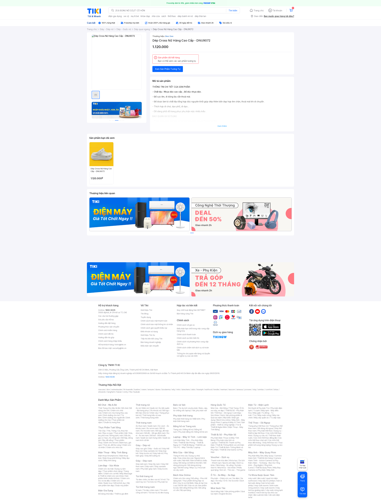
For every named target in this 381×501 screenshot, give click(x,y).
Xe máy (219, 481)
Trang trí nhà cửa (180, 456)
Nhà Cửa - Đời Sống (183, 452)
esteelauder (116, 389)
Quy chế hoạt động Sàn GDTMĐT (191, 310)
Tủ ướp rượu (275, 418)
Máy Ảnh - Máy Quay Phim (262, 452)
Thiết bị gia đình (121, 494)
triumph (200, 389)
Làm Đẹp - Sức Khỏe (108, 465)
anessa (239, 389)
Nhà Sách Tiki (218, 488)
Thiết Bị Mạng (188, 445)
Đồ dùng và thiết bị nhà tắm (190, 463)
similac (261, 389)
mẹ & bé (135, 16)
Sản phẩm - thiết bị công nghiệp (228, 423)
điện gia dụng (115, 16)
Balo (175, 408)
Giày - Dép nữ (143, 445)
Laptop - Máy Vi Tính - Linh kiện (190, 437)
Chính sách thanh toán (186, 334)
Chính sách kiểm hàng (107, 330)
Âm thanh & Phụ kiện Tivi (258, 408)
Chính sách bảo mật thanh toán (154, 321)
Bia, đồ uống (108, 440)
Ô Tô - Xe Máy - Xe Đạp (223, 475)
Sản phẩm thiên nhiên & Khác (113, 477)
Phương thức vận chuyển (108, 327)
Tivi (254, 415)
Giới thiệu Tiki (146, 310)
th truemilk (128, 389)
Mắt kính (196, 419)
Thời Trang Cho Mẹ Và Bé (109, 408)
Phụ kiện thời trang (183, 415)
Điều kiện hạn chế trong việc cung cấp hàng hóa (193, 329)
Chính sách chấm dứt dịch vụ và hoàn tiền (193, 348)
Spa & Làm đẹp (228, 463)
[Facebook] (251, 311)
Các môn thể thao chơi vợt (265, 439)
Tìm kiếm (233, 10)
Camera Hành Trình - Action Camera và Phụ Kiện (264, 460)
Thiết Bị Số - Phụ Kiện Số (223, 434)
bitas (276, 389)
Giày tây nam (154, 464)
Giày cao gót (141, 448)
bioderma (166, 389)
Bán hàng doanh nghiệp (151, 342)
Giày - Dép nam (144, 460)
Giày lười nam (141, 464)
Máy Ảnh (270, 470)
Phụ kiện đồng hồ (185, 432)
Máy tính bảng (110, 460)
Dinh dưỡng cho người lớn (114, 418)
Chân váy (154, 413)
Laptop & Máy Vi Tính (231, 422)
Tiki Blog (144, 314)
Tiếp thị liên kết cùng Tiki (151, 339)
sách (163, 16)
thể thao (172, 16)
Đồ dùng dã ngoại (265, 428)
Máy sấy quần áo (261, 418)
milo (178, 389)
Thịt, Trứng (111, 431)
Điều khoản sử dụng (149, 331)
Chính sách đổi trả (105, 334)
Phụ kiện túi (163, 482)
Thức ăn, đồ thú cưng (112, 445)
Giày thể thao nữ (270, 442)
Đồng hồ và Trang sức (184, 426)
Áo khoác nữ (155, 410)
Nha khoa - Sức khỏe (227, 467)
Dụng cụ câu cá (260, 435)
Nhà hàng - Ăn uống (224, 465)
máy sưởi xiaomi (268, 488)
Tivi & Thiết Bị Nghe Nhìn (226, 426)
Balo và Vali (179, 405)
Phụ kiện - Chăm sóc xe (221, 478)
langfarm (111, 392)
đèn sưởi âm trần (260, 495)
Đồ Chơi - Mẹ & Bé (107, 405)
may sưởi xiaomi (261, 485)
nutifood (208, 389)
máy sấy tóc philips (266, 481)
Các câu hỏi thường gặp (108, 316)
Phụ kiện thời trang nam (189, 420)
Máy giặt (256, 413)
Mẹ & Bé (227, 418)
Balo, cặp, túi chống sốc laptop (190, 409)
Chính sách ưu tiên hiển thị (188, 338)
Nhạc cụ (193, 467)
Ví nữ (163, 479)
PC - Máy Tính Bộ (185, 447)
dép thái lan (200, 16)
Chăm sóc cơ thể (111, 473)
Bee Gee (169, 36)
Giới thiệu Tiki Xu (148, 335)
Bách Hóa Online (182, 475)
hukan (119, 392)
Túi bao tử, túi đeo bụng (158, 492)
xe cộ (126, 16)
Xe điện (236, 478)
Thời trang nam (144, 422)
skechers (186, 389)
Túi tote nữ (151, 482)
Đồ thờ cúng (183, 467)
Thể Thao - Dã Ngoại (259, 422)
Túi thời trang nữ (144, 476)
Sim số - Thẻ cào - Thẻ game (232, 470)
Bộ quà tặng (186, 490)
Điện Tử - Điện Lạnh (258, 405)
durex (157, 389)
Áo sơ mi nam (152, 428)
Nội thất (185, 460)
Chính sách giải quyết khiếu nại (154, 328)
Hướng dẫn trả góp (106, 337)
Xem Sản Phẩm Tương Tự (167, 69)
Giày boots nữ (146, 453)
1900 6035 (110, 377)
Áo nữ (138, 408)
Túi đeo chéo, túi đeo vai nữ (148, 479)
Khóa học (233, 460)
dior (108, 389)
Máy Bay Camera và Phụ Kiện (264, 468)
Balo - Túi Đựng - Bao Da (264, 463)
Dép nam (149, 466)
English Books (225, 494)
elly (173, 389)
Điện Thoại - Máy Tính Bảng (112, 452)
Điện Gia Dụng (105, 490)
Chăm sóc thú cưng (181, 478)
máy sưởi (252, 478)
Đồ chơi (125, 408)
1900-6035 (110, 310)
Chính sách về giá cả (186, 325)
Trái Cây (101, 431)
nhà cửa (156, 16)
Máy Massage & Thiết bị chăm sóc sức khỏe (115, 474)
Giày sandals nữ (150, 451)
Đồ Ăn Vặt (182, 485)
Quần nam (152, 426)
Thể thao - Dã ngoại (223, 413)
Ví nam (139, 490)
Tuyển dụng (146, 317)
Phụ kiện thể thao (265, 431)
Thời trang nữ (143, 405)
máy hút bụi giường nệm (264, 489)
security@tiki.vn (119, 348)
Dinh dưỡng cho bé (111, 415)
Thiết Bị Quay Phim (263, 467)
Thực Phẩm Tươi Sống (109, 427)
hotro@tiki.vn (120, 344)
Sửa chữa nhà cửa (185, 458)
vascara (101, 389)
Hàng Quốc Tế (218, 405)
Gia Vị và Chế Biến (186, 483)
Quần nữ (153, 408)
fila (130, 392)
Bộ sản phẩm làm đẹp (114, 484)
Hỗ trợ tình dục (120, 483)
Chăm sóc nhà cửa (114, 447)
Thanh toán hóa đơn (219, 460)
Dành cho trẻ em (111, 442)
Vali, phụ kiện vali (199, 410)
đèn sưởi (261, 478)
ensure (151, 389)
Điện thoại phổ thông (112, 458)
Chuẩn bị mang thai (112, 422)
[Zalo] (263, 311)
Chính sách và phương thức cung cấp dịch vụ (193, 342)
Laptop (197, 447)
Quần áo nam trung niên (151, 438)
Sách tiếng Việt (217, 491)
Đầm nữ (145, 408)
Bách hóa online (224, 420)
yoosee (247, 389)
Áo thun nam (141, 426)
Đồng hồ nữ (188, 429)
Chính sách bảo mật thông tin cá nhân (157, 324)
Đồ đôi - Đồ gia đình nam (155, 433)
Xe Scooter (234, 481)
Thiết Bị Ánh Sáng (265, 458)
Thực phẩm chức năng (112, 471)
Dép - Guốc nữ (154, 448)
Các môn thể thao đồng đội (265, 438)
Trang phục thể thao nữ (258, 426)
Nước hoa (108, 483)
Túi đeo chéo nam (151, 490)
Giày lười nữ (158, 453)
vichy (125, 392)
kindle (216, 389)
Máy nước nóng (264, 415)
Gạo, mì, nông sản (112, 438)
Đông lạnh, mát (116, 435)
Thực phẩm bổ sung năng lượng (265, 443)
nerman (224, 389)
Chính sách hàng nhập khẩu (110, 341)
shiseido (102, 392)
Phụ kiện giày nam (149, 469)
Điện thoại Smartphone (108, 456)
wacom (232, 389)
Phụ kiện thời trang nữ (182, 419)
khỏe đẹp (145, 16)
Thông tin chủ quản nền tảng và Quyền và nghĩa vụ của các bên (193, 354)
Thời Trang (233, 408)
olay (254, 389)
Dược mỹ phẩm (121, 485)
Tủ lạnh (256, 410)
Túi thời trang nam (145, 487)
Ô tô (225, 481)
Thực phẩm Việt (120, 433)
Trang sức (177, 429)
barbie (137, 389)
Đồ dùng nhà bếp (105, 494)
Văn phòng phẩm (232, 491)
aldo (193, 389)
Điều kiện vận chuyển (150, 346)
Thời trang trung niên (150, 418)
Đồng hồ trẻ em (201, 432)
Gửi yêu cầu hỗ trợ (106, 319)
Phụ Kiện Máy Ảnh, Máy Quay (260, 456)
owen (143, 389)
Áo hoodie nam (147, 431)
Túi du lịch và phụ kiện (188, 408)
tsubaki (136, 392)
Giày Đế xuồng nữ (152, 456)
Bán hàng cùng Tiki (185, 314)
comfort (269, 389)
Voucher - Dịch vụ (220, 457)
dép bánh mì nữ (185, 16)
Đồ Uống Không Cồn (188, 488)
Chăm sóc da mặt (105, 469)
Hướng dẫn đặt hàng (106, 323)
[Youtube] (257, 311)
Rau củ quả (107, 433)
